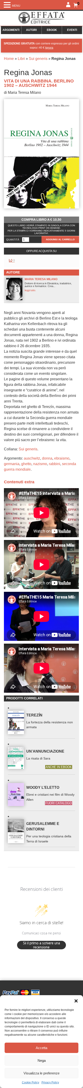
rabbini (54, 464)
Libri (21, 59)
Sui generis (38, 59)
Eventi (72, 30)
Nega (42, 1060)
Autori (31, 30)
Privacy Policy (50, 1082)
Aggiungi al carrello (60, 239)
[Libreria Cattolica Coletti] (12, 261)
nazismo (40, 464)
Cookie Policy (30, 1082)
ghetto (26, 464)
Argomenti (11, 30)
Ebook (52, 30)
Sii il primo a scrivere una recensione (41, 945)
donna (47, 458)
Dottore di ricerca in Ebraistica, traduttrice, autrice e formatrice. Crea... (48, 285)
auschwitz (32, 458)
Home (9, 59)
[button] (76, 1001)
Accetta (41, 1048)
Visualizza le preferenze (41, 1073)
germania (11, 464)
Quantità (12, 239)
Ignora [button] (49, 47)
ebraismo (61, 458)
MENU (16, 5)
